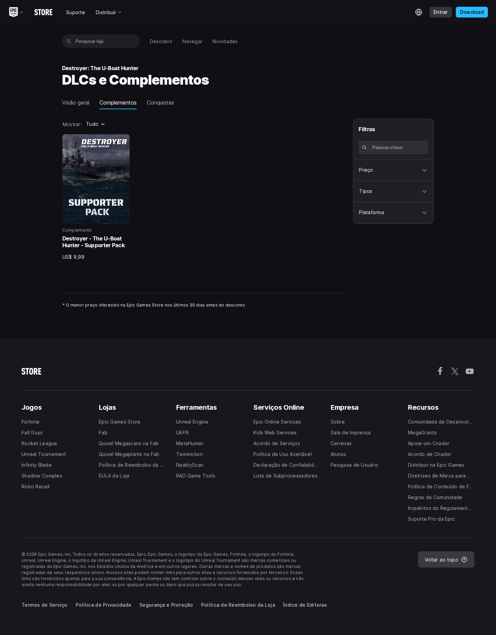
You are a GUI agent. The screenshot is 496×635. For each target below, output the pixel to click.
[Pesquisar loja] (68, 41)
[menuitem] (161, 41)
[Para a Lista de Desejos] (122, 141)
